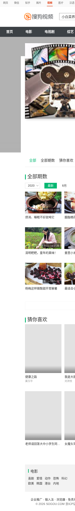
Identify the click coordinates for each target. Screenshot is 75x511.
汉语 (71, 2)
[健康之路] (43, 348)
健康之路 (31, 376)
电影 (28, 32)
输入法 (49, 499)
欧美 (31, 483)
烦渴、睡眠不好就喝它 (39, 217)
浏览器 (60, 499)
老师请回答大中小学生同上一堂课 (47, 443)
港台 (48, 483)
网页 (5, 2)
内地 (56, 483)
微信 (16, 2)
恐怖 (56, 478)
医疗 (60, 2)
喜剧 (31, 478)
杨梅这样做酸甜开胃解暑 (41, 288)
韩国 (39, 483)
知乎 (27, 2)
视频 (49, 2)
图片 (38, 2)
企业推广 (36, 499)
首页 (9, 32)
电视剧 (50, 32)
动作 (48, 478)
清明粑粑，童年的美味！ (41, 252)
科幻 (64, 478)
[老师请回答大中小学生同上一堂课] (43, 415)
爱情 (39, 478)
